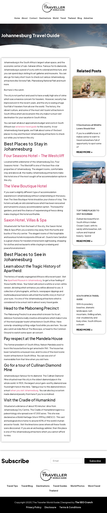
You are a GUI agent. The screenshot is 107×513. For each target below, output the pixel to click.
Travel (63, 18)
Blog (80, 18)
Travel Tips (12, 485)
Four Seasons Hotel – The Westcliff (34, 155)
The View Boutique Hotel (25, 186)
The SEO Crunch (84, 502)
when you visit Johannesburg (24, 390)
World (55, 18)
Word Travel (94, 485)
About (25, 18)
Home (17, 18)
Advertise (88, 18)
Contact (33, 18)
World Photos (77, 485)
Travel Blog (27, 485)
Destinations (45, 18)
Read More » (84, 151)
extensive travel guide (26, 126)
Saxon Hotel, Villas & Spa (25, 220)
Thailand (72, 18)
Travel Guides (60, 485)
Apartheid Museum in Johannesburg (25, 280)
